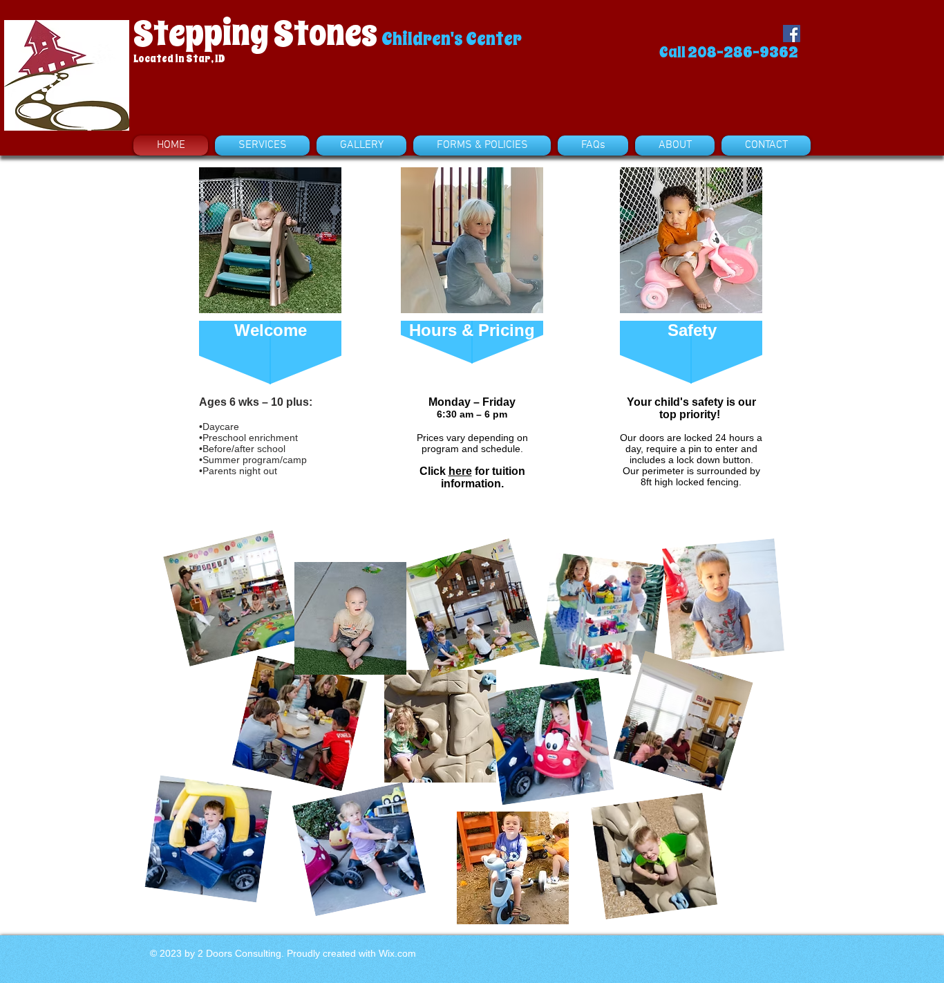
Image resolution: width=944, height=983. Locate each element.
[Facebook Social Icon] (791, 33)
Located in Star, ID (179, 59)
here (460, 471)
